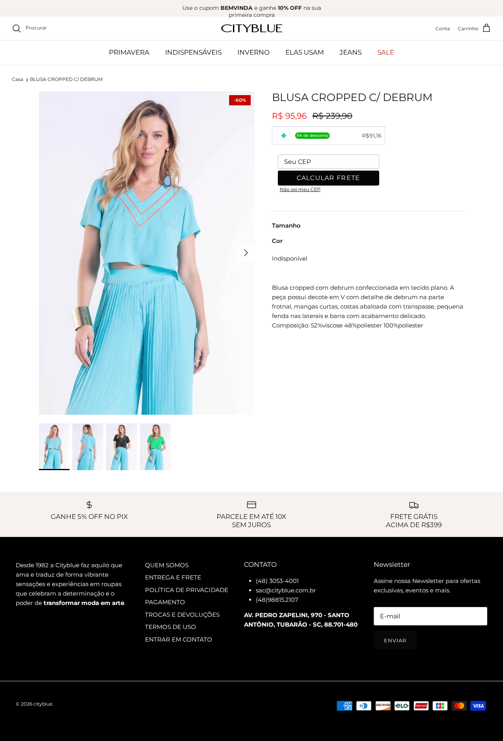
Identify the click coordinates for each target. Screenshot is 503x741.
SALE (385, 52)
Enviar (395, 640)
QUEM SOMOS (167, 565)
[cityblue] (251, 28)
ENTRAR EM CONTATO (178, 639)
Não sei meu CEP (300, 189)
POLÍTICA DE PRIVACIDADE (186, 590)
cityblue (42, 704)
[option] (147, 253)
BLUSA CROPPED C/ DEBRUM (66, 80)
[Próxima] (246, 252)
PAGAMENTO (165, 602)
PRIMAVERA (129, 52)
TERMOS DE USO (170, 627)
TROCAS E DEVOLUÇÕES (182, 614)
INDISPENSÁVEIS (193, 52)
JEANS (351, 52)
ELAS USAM (304, 52)
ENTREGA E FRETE (173, 577)
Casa (17, 80)
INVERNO (253, 52)
